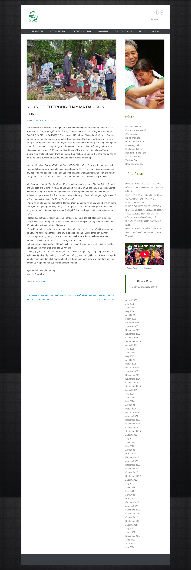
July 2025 (129, 349)
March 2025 (130, 364)
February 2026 (132, 323)
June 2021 (130, 532)
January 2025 (131, 371)
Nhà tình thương (133, 156)
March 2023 (130, 453)
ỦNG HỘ (142, 31)
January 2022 (131, 506)
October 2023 (131, 427)
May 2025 (129, 356)
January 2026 (131, 326)
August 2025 (131, 345)
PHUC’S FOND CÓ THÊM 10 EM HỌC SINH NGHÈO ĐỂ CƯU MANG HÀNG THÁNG (143, 232)
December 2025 (132, 330)
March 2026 (130, 319)
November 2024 (132, 379)
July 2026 (129, 304)
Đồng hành (103, 31)
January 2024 (131, 416)
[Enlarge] (161, 43)
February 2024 (132, 412)
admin (54, 120)
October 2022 (131, 472)
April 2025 (130, 360)
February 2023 (132, 457)
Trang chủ (38, 31)
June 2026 (130, 308)
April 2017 (130, 543)
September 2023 (133, 431)
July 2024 (129, 394)
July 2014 (129, 547)
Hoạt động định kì (133, 149)
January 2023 (131, 461)
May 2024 (129, 401)
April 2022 (130, 495)
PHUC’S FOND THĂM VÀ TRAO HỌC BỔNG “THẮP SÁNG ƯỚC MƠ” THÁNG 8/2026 (144, 187)
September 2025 (133, 341)
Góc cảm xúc (40, 282)
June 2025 (130, 352)
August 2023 (131, 435)
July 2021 (129, 528)
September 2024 (133, 386)
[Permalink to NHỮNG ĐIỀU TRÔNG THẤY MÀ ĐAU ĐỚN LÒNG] (71, 70)
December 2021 (132, 510)
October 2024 (131, 382)
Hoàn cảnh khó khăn (134, 142)
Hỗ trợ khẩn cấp (132, 138)
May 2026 (129, 311)
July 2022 (129, 484)
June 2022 (130, 487)
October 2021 (131, 517)
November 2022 (132, 469)
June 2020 (130, 540)
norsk (155, 31)
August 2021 (131, 525)
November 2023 (132, 424)
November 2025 (132, 334)
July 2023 (129, 439)
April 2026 (130, 315)
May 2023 (129, 446)
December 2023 (132, 420)
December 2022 (132, 465)
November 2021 (132, 513)
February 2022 (132, 502)
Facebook (156, 12)
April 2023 (130, 450)
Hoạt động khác (132, 145)
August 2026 (131, 300)
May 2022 (129, 491)
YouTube (162, 12)
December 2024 (132, 375)
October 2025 (131, 338)
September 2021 (133, 521)
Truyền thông (123, 31)
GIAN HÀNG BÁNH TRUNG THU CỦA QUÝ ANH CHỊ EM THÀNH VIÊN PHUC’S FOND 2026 (143, 199)
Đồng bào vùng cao (134, 164)
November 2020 (132, 536)
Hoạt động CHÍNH (81, 31)
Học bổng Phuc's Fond (135, 153)
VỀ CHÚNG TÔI (57, 31)
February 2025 (132, 367)
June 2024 (130, 397)
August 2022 (131, 480)
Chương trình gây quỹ (135, 130)
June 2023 (130, 442)
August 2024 (131, 390)
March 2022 (130, 498)
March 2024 (130, 409)
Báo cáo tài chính (133, 127)
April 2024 (130, 405)
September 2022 (133, 476)
